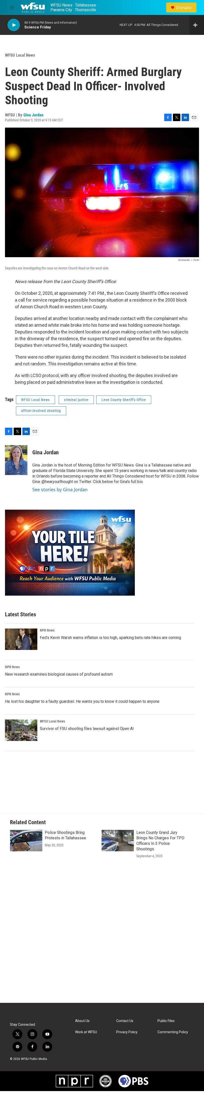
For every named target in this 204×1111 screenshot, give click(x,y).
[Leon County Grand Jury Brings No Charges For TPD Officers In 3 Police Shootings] (118, 840)
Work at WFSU (86, 1032)
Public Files (166, 1021)
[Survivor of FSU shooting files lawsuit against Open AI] (21, 730)
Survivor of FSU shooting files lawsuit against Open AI (87, 728)
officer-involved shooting (41, 411)
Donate (184, 7)
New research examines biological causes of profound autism (59, 674)
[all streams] (196, 25)
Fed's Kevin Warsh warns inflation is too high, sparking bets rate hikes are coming (110, 637)
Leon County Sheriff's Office (124, 400)
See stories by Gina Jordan (60, 489)
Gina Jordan (33, 114)
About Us (82, 1021)
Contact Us (124, 1021)
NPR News (47, 630)
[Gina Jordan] (16, 460)
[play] (14, 25)
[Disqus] (102, 935)
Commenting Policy (172, 1032)
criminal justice (76, 400)
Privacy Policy (127, 1032)
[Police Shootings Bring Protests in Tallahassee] (26, 840)
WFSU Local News (20, 55)
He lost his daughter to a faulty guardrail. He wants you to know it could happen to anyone (82, 701)
